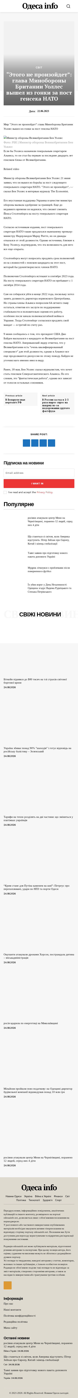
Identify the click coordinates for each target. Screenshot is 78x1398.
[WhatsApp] (51, 443)
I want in (37, 483)
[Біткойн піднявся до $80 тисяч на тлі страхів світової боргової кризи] (39, 650)
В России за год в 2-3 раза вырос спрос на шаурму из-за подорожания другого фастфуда (56, 405)
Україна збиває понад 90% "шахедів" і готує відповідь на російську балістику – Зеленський (37, 750)
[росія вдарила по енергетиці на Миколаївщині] (39, 994)
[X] (34, 443)
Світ (39, 67)
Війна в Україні (10, 1351)
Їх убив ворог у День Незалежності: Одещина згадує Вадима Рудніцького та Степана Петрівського (49, 588)
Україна (7, 1378)
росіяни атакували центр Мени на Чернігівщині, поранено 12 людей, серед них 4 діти (50, 521)
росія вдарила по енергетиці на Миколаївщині (31, 1023)
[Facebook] (26, 443)
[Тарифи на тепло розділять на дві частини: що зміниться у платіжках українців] (39, 787)
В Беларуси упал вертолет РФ (15, 401)
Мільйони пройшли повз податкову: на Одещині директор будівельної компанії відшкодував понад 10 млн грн (38, 1090)
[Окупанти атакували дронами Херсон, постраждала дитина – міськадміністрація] (39, 925)
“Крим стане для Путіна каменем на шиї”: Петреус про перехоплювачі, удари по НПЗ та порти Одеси (36, 887)
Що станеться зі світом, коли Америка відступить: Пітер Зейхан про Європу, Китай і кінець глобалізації (49, 540)
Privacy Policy (44, 492)
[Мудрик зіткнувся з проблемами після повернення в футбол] (14, 569)
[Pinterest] (43, 443)
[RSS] (8, 1285)
